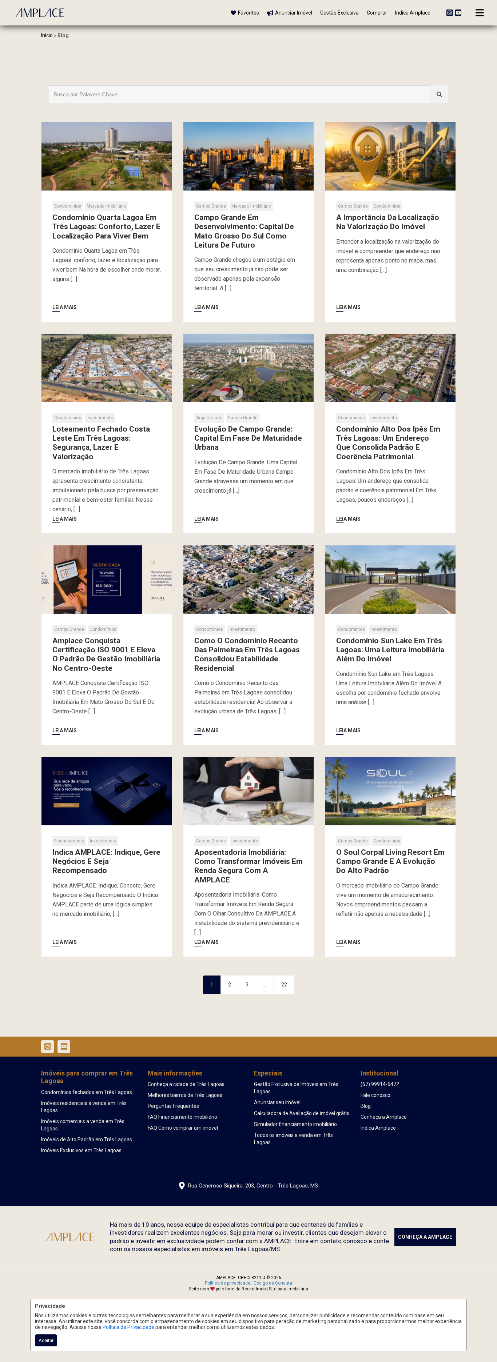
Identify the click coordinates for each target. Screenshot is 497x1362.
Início (47, 35)
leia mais (64, 307)
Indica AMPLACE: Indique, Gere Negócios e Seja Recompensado (106, 861)
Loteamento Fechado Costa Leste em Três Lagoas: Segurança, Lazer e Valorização (101, 443)
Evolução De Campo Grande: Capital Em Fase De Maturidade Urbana (248, 438)
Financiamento (69, 841)
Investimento (100, 417)
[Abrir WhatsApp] (479, 1344)
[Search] (439, 94)
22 (284, 984)
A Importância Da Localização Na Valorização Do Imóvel (387, 222)
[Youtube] (458, 12)
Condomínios (67, 206)
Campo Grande (211, 206)
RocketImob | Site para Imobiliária (275, 1288)
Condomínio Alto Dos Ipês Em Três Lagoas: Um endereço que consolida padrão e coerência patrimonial (388, 443)
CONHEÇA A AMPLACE (425, 1237)
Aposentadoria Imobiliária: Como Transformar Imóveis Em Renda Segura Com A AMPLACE (248, 866)
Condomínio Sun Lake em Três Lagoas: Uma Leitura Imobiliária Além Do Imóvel (390, 649)
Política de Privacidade (128, 1327)
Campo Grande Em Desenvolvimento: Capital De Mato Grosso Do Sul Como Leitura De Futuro (244, 231)
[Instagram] (449, 12)
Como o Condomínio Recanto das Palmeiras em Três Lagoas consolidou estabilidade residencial (247, 654)
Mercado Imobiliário (106, 206)
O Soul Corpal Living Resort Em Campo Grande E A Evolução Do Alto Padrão (390, 861)
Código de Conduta (273, 1283)
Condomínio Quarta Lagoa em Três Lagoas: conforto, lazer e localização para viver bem (106, 226)
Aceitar (46, 1340)
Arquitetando (209, 417)
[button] (126, 12)
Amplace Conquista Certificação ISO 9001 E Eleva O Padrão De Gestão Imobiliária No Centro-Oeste (106, 654)
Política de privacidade (227, 1283)
